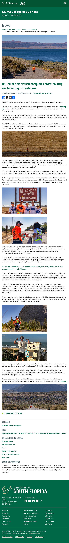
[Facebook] (25, 501)
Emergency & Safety (30, 521)
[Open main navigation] (65, 3)
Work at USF (27, 519)
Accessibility (39, 537)
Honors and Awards (9, 451)
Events (4, 448)
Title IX (25, 524)
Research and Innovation (11, 454)
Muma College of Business (20, 12)
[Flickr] (37, 501)
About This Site (7, 537)
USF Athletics (49, 513)
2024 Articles (32, 30)
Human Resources (29, 516)
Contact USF (19, 537)
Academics (5, 513)
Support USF (49, 519)
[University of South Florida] (24, 490)
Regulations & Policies (30, 513)
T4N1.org (62, 381)
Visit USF (29, 537)
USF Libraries (49, 521)
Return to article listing (12, 413)
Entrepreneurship (8, 445)
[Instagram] (41, 501)
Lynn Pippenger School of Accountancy (16, 433)
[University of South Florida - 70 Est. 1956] (13, 3)
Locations (5, 519)
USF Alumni (48, 516)
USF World (48, 524)
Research (5, 524)
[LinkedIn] (33, 501)
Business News (39, 93)
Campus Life (6, 521)
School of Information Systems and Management (48, 433)
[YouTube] (29, 501)
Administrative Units (30, 511)
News (24, 30)
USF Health (48, 511)
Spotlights (48, 93)
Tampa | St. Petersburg (11, 15)
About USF (5, 511)
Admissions (6, 516)
